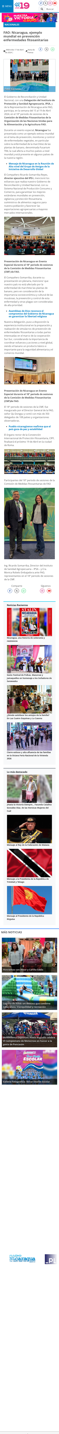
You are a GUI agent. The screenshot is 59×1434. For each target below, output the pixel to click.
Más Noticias (11, 932)
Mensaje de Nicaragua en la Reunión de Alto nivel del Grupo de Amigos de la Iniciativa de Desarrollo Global (31, 166)
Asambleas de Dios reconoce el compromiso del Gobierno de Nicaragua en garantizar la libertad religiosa (31, 313)
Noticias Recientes (17, 605)
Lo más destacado (17, 772)
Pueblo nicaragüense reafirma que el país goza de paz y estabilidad (30, 428)
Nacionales (12, 24)
